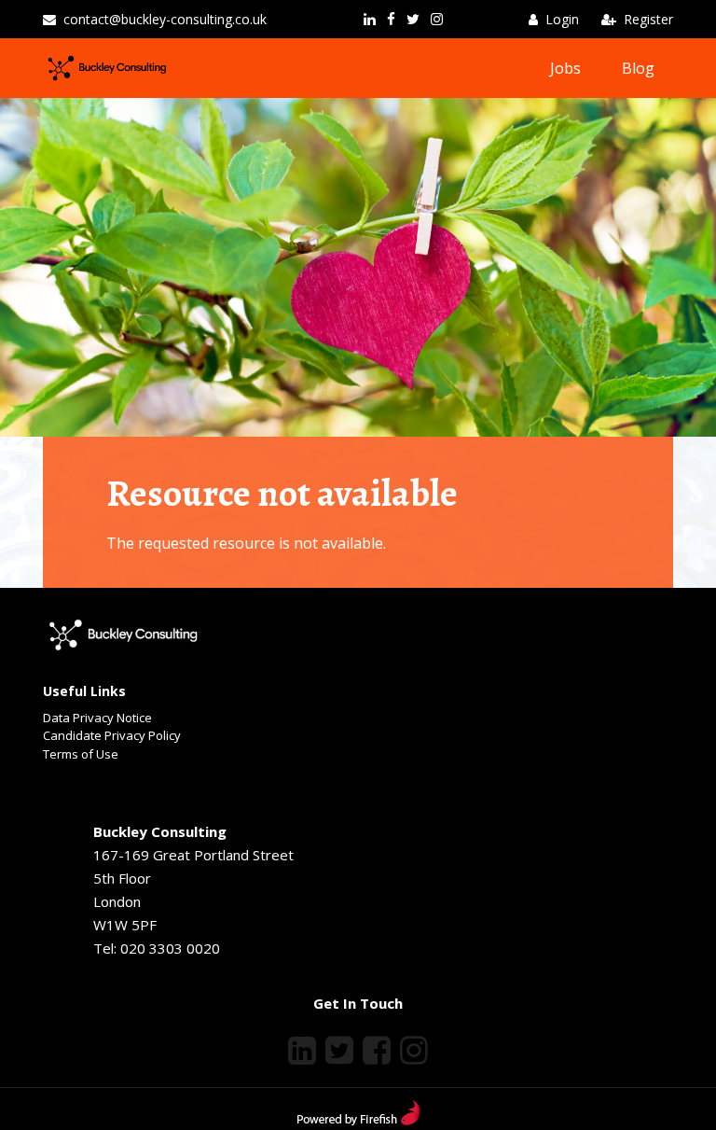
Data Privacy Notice (97, 717)
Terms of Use (80, 754)
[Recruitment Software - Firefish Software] (358, 1119)
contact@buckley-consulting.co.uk (165, 19)
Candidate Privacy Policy (112, 735)
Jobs (565, 68)
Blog (638, 68)
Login (562, 19)
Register (648, 19)
